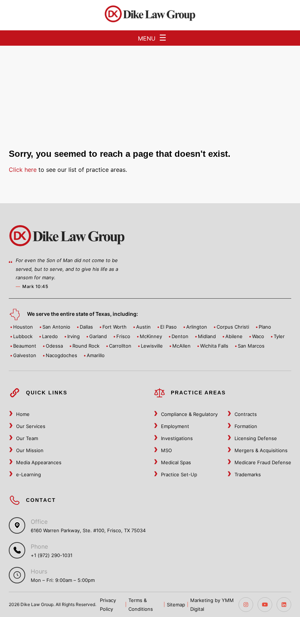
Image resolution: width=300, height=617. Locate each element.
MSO (166, 450)
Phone (39, 546)
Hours (39, 571)
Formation (246, 426)
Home (23, 414)
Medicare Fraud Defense (263, 462)
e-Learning (28, 474)
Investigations (177, 438)
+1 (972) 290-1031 (51, 555)
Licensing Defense (256, 438)
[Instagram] (246, 604)
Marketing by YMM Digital (212, 604)
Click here (23, 169)
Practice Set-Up (179, 474)
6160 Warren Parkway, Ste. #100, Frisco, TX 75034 (88, 530)
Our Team (27, 438)
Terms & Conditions (140, 604)
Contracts (246, 414)
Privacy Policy (108, 604)
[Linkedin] (284, 604)
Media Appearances (38, 462)
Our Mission (30, 450)
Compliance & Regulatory (189, 414)
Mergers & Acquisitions (261, 450)
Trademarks (248, 474)
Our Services (30, 426)
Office (39, 521)
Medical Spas (176, 462)
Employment (175, 426)
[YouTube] (265, 604)
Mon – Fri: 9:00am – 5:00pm (63, 580)
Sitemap (176, 604)
